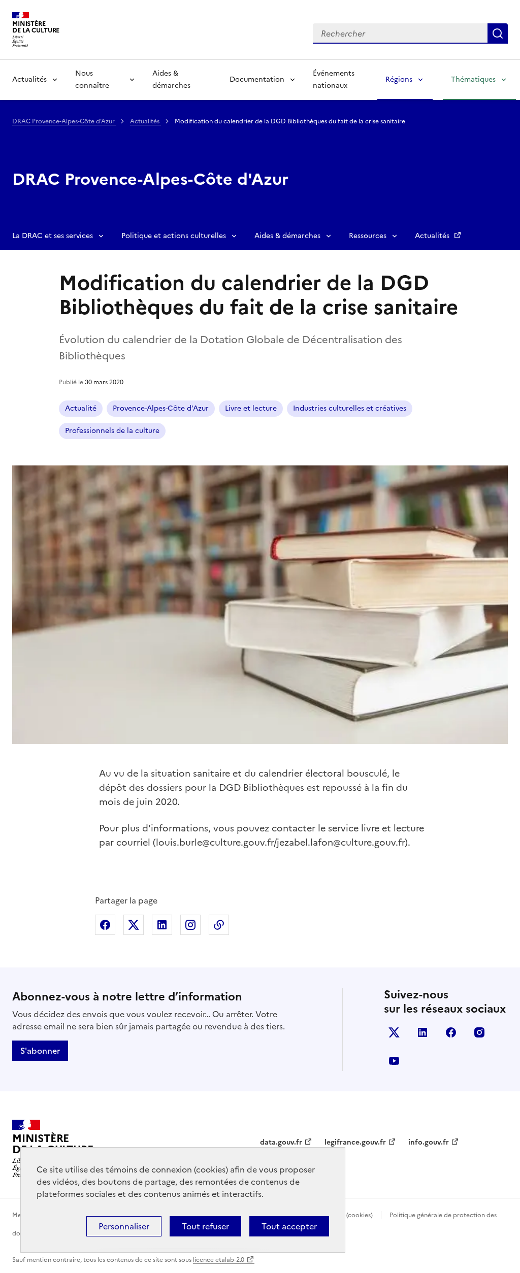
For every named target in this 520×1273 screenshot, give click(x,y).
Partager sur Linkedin (162, 925)
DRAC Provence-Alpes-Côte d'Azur (64, 121)
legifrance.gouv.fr (355, 1142)
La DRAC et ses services (52, 235)
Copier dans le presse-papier (219, 925)
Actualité (80, 408)
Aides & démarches (171, 79)
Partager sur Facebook (105, 925)
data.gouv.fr (281, 1142)
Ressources (367, 235)
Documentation (257, 79)
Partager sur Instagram (190, 925)
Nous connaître (92, 79)
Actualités (29, 79)
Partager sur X (133, 925)
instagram (479, 1032)
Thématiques (473, 79)
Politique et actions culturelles (173, 235)
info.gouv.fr (428, 1142)
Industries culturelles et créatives (349, 408)
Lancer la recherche (498, 33)
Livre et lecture (251, 408)
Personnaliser (124, 1226)
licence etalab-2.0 (218, 1259)
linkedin (422, 1032)
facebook (451, 1032)
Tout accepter (289, 1226)
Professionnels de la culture (112, 430)
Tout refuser (205, 1226)
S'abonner (40, 1051)
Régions (398, 79)
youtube (394, 1061)
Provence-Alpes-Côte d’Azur (161, 408)
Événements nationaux (333, 79)
